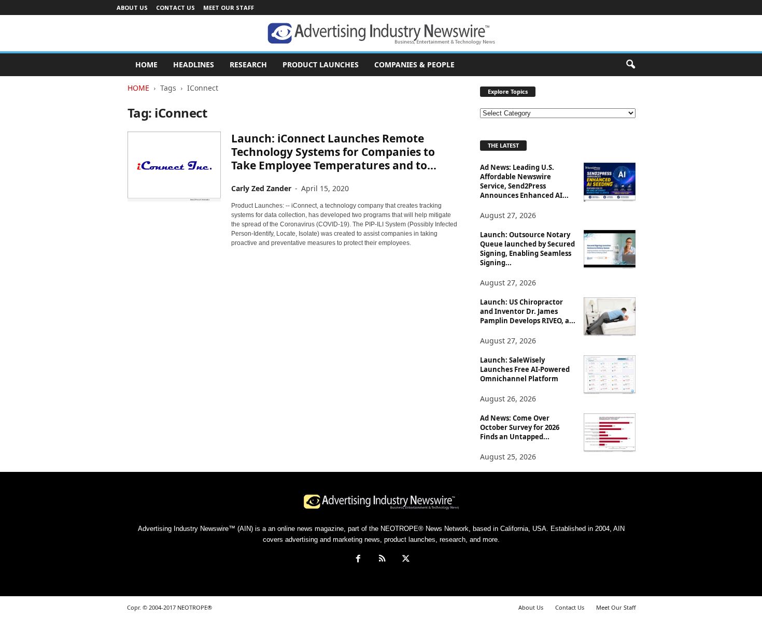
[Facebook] (358, 560)
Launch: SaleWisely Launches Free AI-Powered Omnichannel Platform (525, 369)
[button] (630, 64)
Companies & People (414, 64)
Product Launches (321, 64)
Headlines (193, 64)
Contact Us (175, 7)
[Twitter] (405, 560)
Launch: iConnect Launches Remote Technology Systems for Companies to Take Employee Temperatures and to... (333, 151)
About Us (132, 7)
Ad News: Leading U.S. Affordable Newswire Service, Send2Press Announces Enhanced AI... (524, 181)
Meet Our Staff (228, 7)
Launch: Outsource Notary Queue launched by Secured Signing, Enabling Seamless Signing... (527, 248)
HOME (146, 64)
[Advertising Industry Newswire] (381, 33)
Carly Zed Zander (261, 188)
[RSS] (382, 560)
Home (138, 88)
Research (248, 64)
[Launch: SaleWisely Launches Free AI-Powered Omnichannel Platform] (610, 374)
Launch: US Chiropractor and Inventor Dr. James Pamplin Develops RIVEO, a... (527, 311)
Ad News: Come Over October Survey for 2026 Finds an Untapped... (519, 427)
